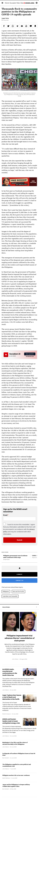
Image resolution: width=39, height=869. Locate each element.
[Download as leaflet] (26, 26)
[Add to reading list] (35, 26)
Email (5, 515)
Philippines (6, 591)
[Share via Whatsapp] (13, 26)
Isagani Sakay (5, 18)
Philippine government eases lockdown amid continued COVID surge (15, 556)
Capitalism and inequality (10, 596)
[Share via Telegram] (17, 26)
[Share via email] (22, 26)
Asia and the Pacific (18, 591)
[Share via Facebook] (4, 26)
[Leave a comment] (30, 26)
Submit (19, 540)
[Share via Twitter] (8, 26)
